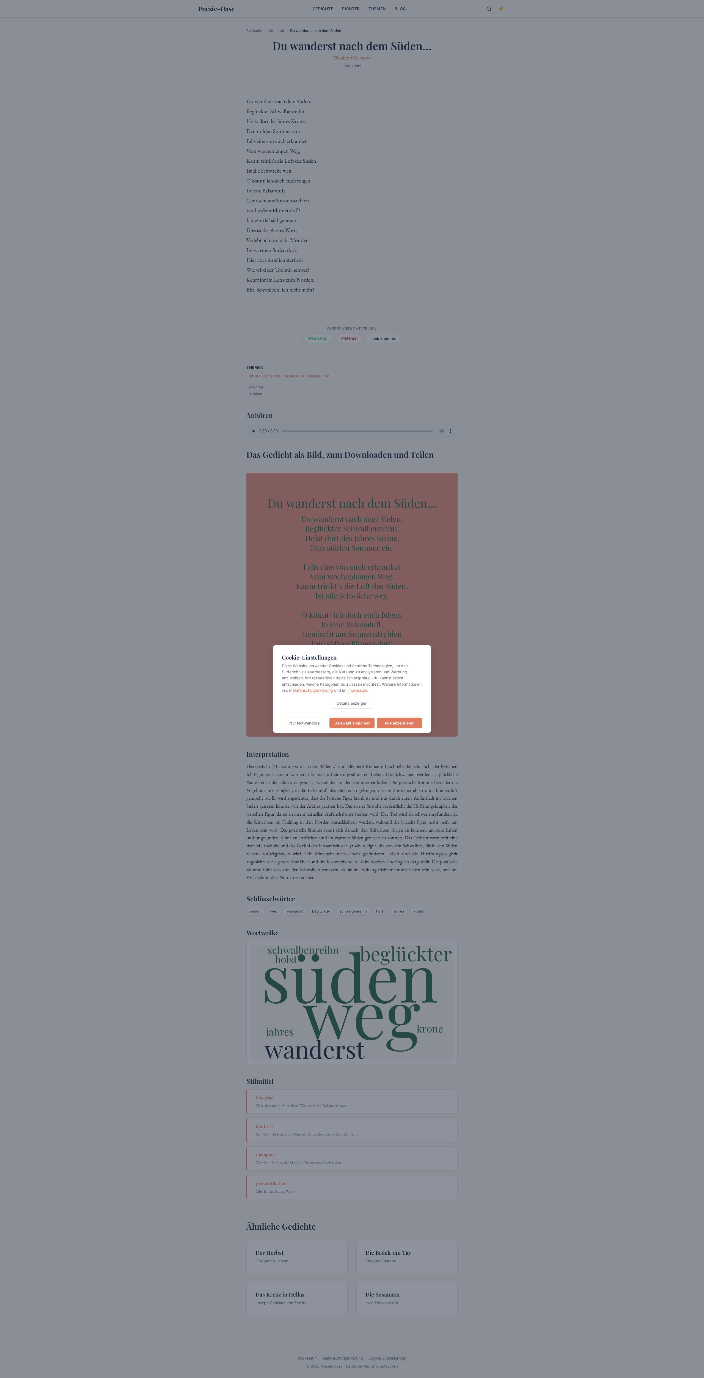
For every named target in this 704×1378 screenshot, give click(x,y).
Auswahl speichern (352, 723)
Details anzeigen (352, 703)
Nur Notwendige (304, 723)
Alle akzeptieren (399, 723)
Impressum (357, 690)
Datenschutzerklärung (313, 690)
